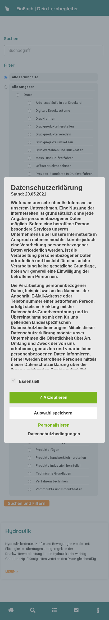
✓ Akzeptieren (53, 397)
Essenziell (29, 381)
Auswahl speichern (53, 413)
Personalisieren (54, 425)
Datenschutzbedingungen (54, 434)
